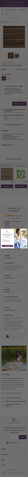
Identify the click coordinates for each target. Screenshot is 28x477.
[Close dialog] (26, 229)
